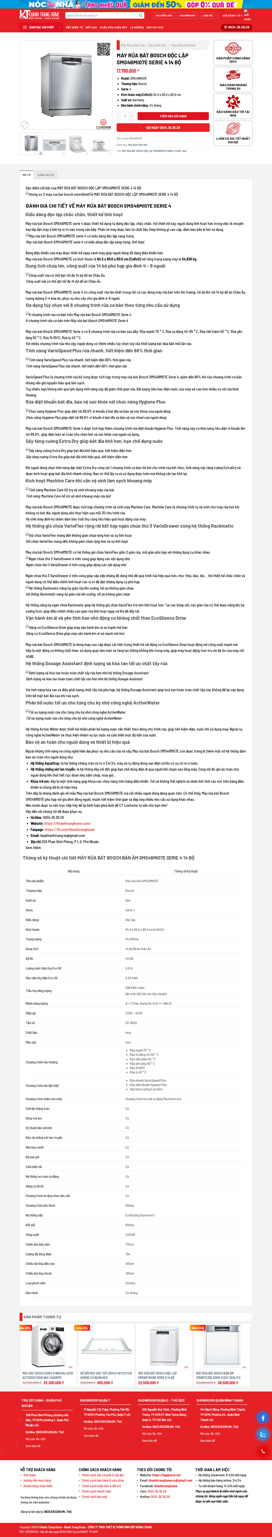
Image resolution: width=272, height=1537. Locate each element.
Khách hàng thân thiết (37, 1486)
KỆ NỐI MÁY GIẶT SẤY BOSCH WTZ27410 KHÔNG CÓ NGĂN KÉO (106, 1375)
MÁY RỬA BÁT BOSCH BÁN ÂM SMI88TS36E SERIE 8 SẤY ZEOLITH (218, 1375)
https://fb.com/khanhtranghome (70, 829)
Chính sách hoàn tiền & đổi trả (101, 1486)
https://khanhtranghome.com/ (67, 823)
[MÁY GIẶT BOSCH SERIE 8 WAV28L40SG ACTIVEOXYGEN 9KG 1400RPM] (48, 1346)
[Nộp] (140, 15)
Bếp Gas (91, 27)
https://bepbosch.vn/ (166, 1475)
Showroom (187, 15)
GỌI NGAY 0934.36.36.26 (163, 127)
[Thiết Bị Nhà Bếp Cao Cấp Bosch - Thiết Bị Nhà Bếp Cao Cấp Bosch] (39, 14)
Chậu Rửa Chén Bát (113, 27)
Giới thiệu (29, 1475)
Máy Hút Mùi (155, 27)
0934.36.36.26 (156, 1491)
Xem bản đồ (33, 1446)
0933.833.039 (44, 1432)
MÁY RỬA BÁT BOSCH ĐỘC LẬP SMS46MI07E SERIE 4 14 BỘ (151, 150)
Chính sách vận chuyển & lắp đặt (103, 1475)
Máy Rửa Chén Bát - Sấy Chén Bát (143, 45)
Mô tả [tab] (27, 174)
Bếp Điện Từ (74, 27)
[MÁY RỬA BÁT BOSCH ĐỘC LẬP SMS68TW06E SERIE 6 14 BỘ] (164, 1346)
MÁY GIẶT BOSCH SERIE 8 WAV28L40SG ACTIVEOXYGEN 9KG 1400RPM (48, 1375)
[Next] (105, 85)
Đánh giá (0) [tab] (46, 174)
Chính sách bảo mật (94, 1496)
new (184, 150)
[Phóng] (25, 125)
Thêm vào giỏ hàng (173, 116)
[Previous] (26, 85)
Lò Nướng (137, 27)
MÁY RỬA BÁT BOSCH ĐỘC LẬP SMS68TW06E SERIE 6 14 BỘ (157, 1375)
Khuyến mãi (164, 15)
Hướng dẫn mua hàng (37, 1480)
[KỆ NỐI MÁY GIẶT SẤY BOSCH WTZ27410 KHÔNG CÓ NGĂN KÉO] (106, 1346)
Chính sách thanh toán (96, 1491)
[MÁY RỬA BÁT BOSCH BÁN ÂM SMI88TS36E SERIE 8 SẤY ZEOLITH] (222, 1346)
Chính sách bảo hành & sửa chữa (103, 1480)
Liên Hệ (207, 15)
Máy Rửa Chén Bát (183, 45)
